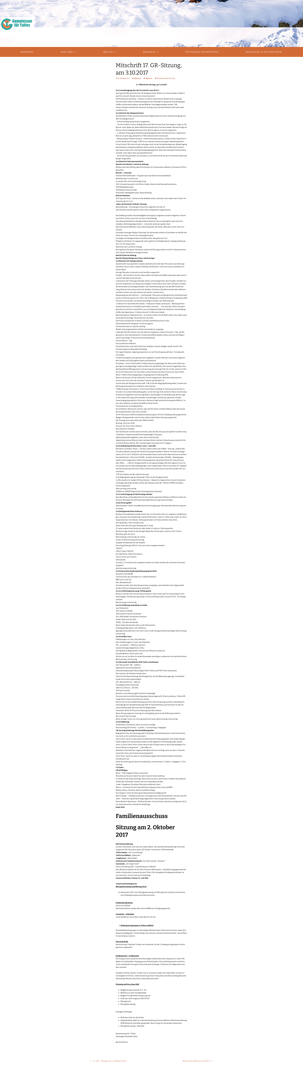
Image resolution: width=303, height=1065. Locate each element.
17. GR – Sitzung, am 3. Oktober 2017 (108, 1060)
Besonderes (149, 52)
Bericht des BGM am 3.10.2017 (198, 1060)
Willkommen (27, 52)
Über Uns (108, 52)
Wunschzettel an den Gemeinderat (264, 52)
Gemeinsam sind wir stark (165, 78)
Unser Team (67, 52)
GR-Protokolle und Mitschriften (202, 52)
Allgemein (137, 78)
